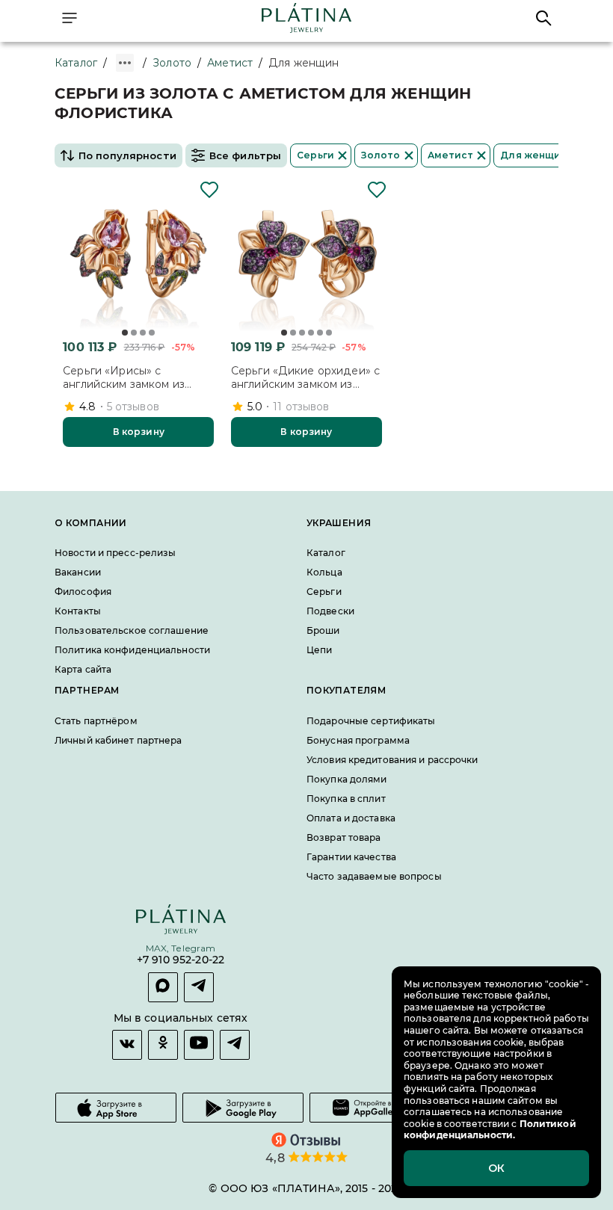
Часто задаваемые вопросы (374, 876)
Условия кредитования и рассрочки (392, 759)
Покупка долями (346, 779)
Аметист (230, 63)
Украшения (338, 523)
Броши (323, 631)
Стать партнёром (96, 720)
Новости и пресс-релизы (115, 553)
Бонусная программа (358, 740)
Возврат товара (343, 837)
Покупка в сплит (346, 798)
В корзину (138, 431)
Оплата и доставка (350, 818)
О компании (91, 523)
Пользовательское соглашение (132, 631)
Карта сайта (83, 670)
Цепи (319, 650)
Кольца (324, 572)
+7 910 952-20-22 (180, 960)
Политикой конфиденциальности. (490, 1129)
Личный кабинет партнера (118, 740)
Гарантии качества (351, 856)
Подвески (330, 611)
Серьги (324, 592)
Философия (83, 592)
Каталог (76, 63)
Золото (172, 63)
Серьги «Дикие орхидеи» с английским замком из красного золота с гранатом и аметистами (305, 377)
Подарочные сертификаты (370, 720)
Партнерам (87, 691)
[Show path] (125, 63)
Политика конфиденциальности (132, 650)
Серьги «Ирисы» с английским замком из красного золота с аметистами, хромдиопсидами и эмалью (138, 377)
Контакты (78, 611)
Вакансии (78, 572)
